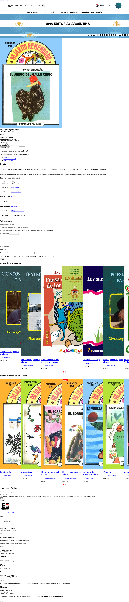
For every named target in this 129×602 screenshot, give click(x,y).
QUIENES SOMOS (33, 12)
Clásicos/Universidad (59, 496)
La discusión (5, 472)
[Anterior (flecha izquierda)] (0, 601)
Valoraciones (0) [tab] (8, 160)
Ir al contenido (4, 0)
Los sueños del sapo (91, 359)
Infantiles (4, 496)
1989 (12, 201)
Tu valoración (4, 246)
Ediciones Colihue (16, 192)
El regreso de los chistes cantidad (9, 145)
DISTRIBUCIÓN (96, 12)
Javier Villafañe (8, 137)
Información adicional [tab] (10, 159)
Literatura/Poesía (30, 496)
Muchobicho (26, 472)
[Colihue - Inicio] (15, 5)
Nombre (3, 249)
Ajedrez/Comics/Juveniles (16, 496)
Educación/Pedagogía (73, 496)
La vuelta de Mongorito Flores (91, 473)
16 (11, 196)
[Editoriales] (118, 5)
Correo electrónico (5, 253)
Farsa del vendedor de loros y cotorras (50, 360)
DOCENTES (74, 12)
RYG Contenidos (58, 596)
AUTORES (64, 12)
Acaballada (14, 206)
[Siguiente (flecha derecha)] (2, 601)
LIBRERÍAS (85, 12)
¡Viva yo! (107, 472)
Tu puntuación (4, 233)
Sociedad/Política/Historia (88, 496)
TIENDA (44, 12)
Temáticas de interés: (5, 495)
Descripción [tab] (7, 157)
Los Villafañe (68, 305)
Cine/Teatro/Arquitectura (44, 496)
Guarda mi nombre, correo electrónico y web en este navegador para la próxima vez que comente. (29, 256)
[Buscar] (43, 5)
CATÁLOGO (54, 12)
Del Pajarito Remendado (13, 140)
